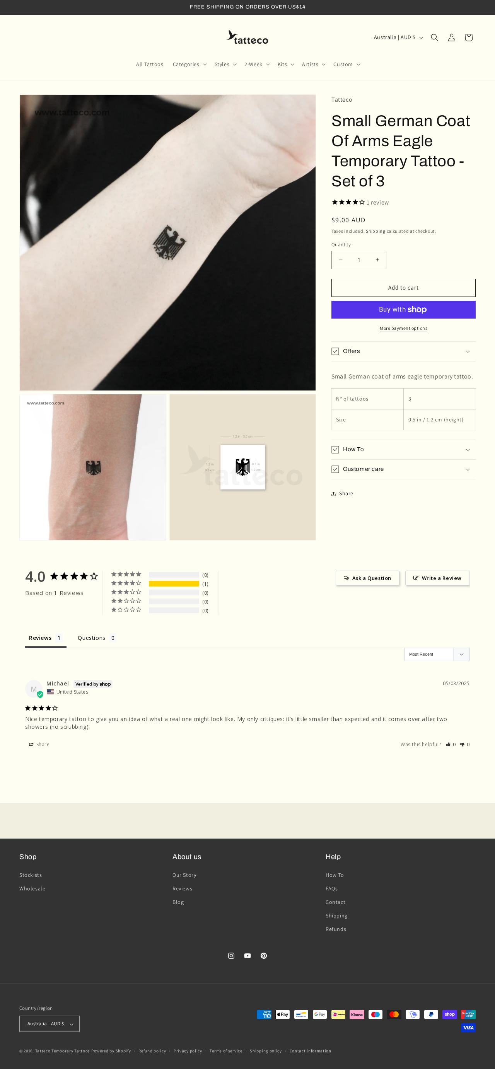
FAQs (332, 888)
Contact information (310, 1051)
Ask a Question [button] (371, 578)
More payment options (403, 328)
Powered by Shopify (111, 1051)
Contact (335, 902)
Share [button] (346, 493)
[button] (189, 64)
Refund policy (152, 1051)
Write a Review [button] (442, 578)
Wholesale (32, 888)
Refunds (336, 929)
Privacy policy (188, 1051)
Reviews (182, 888)
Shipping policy (266, 1051)
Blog (178, 902)
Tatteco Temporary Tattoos (62, 1051)
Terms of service (226, 1051)
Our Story (184, 874)
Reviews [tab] (40, 637)
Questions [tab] (91, 637)
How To (335, 874)
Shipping (376, 231)
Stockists (30, 874)
